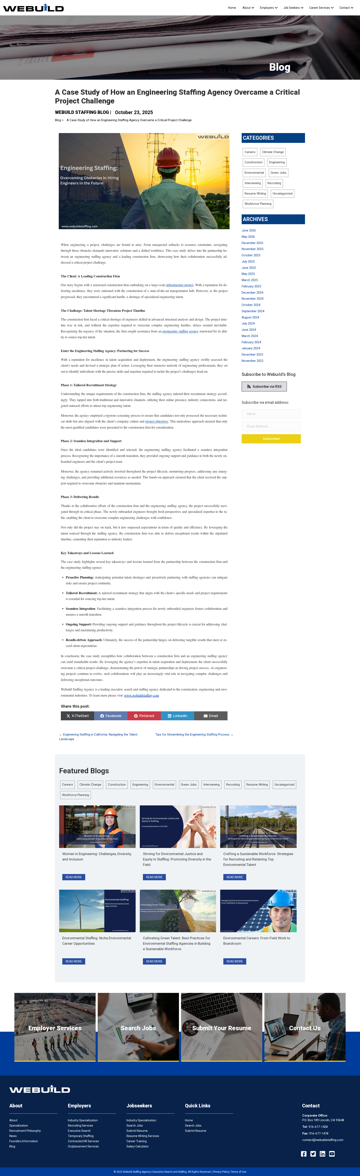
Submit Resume (137, 1130)
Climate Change (273, 152)
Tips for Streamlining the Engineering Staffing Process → (194, 734)
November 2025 (252, 249)
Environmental (254, 173)
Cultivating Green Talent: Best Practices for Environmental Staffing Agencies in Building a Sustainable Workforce (176, 943)
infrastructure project (179, 285)
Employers (267, 7)
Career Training (136, 1141)
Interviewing (253, 183)
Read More (75, 877)
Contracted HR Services (83, 1141)
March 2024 (250, 336)
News (13, 1136)
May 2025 (248, 274)
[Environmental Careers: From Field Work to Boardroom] (258, 911)
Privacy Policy (221, 1171)
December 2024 (252, 292)
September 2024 (253, 311)
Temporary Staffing (81, 1136)
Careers (250, 152)
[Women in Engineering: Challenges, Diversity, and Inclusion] (97, 826)
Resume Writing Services (142, 1136)
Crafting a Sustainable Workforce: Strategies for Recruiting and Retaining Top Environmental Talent (258, 859)
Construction (253, 162)
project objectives (156, 421)
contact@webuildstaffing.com (322, 1140)
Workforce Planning (258, 204)
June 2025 (249, 268)
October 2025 (251, 255)
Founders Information (23, 1141)
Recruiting (274, 183)
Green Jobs (278, 173)
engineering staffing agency (180, 331)
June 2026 (249, 230)
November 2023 (252, 361)
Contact (344, 7)
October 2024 (251, 305)
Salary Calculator (137, 1146)
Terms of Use (238, 1171)
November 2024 (252, 299)
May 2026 (248, 237)
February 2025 (251, 286)
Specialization (18, 1125)
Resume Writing (255, 193)
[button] (253, 7)
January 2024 (251, 348)
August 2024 (250, 317)
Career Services (319, 7)
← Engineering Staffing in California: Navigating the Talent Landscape (98, 737)
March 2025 (250, 280)
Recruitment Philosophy (25, 1130)
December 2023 (252, 354)
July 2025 (248, 261)
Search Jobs (134, 1125)
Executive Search (79, 1130)
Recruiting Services (80, 1125)
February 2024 (251, 342)
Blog (12, 1146)
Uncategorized (282, 193)
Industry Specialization (83, 1120)
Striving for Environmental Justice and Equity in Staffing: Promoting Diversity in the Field (177, 859)
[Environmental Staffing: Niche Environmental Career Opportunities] (97, 911)
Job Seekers (291, 7)
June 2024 (249, 330)
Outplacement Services (83, 1146)
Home (232, 7)
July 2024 (248, 323)
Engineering (277, 162)
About (246, 7)
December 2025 (252, 243)
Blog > (59, 120)
